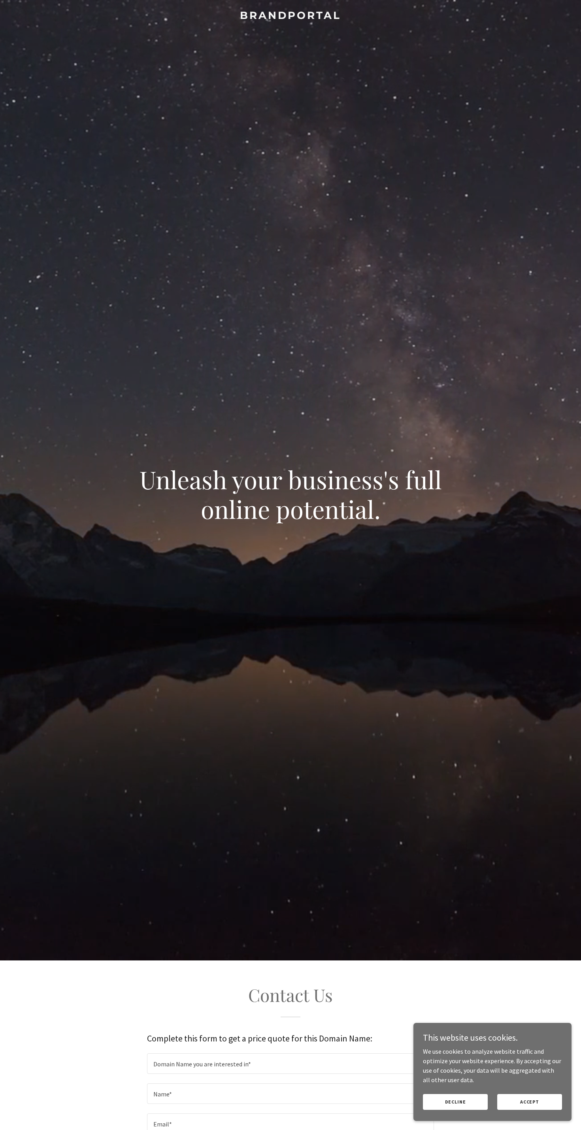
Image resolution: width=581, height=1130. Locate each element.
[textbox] (290, 1063)
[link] (290, 17)
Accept (529, 1102)
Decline (455, 1102)
